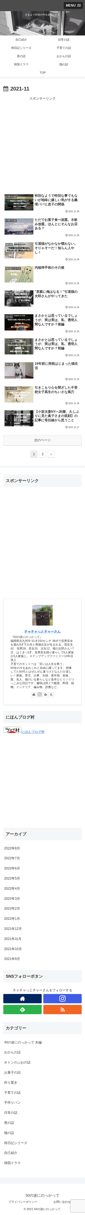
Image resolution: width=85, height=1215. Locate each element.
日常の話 (10, 1112)
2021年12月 (13, 928)
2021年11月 (12, 939)
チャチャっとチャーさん (42, 631)
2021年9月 (12, 959)
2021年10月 (13, 949)
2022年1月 (12, 918)
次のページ (42, 440)
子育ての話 (12, 1092)
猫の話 (9, 1133)
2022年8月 (12, 848)
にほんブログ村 (33, 732)
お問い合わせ (62, 1201)
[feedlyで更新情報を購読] (45, 694)
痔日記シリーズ (15, 1143)
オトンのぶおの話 (17, 1062)
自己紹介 (10, 1153)
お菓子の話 (12, 1072)
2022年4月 (12, 888)
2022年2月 (12, 908)
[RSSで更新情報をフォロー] (51, 694)
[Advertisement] (42, 144)
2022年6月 (12, 868)
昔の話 (9, 1122)
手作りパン (12, 1102)
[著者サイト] (33, 694)
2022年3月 (12, 898)
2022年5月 (12, 878)
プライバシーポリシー (22, 1201)
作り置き (10, 1082)
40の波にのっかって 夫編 (23, 1042)
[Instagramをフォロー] (39, 694)
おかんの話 (12, 1052)
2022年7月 (12, 858)
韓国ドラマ (12, 1163)
